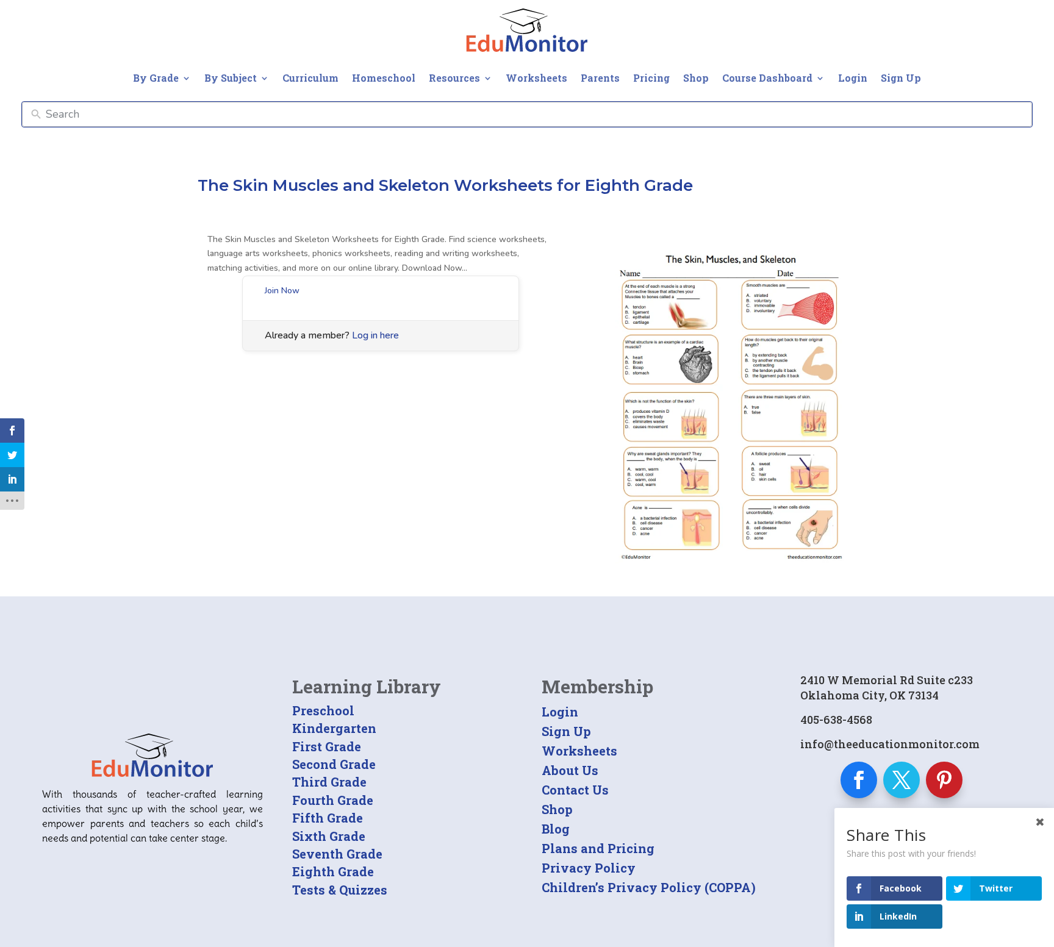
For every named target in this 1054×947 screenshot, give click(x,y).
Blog (556, 829)
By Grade (156, 77)
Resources (454, 77)
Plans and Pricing (598, 848)
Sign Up (901, 77)
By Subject (230, 77)
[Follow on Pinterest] (944, 780)
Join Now (282, 290)
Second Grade (334, 764)
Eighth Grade (333, 871)
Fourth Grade (332, 800)
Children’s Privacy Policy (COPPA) (649, 887)
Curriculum (310, 77)
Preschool (323, 710)
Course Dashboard (767, 77)
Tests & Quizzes (339, 890)
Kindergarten (334, 728)
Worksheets (536, 77)
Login (852, 77)
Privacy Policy (589, 868)
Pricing (651, 77)
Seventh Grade (337, 854)
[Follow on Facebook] (859, 780)
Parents (600, 77)
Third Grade (329, 782)
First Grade (326, 746)
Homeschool (383, 77)
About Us (570, 770)
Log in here (375, 335)
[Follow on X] (901, 780)
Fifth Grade (327, 818)
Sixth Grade (328, 836)
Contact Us (575, 790)
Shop (696, 77)
